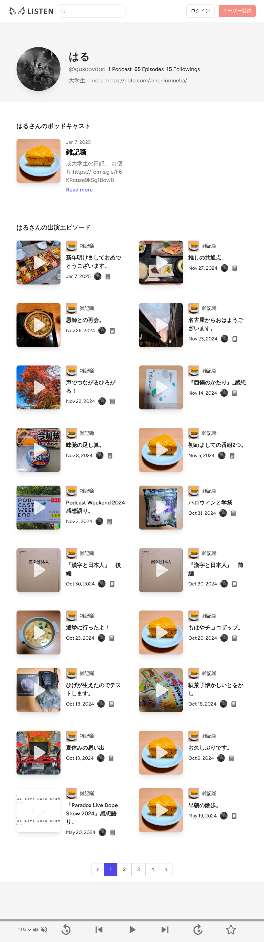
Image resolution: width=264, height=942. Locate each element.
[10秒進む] (198, 930)
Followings (183, 69)
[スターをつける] (231, 930)
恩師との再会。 (85, 320)
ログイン (200, 11)
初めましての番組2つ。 (217, 445)
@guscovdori (88, 69)
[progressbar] (132, 920)
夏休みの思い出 (85, 747)
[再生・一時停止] (132, 930)
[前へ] (99, 930)
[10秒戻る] (66, 930)
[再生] (38, 262)
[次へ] (165, 930)
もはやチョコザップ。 (215, 627)
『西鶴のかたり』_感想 (217, 382)
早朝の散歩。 (204, 805)
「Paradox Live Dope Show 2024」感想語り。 (92, 813)
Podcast (120, 69)
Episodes (149, 69)
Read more (79, 189)
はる (79, 56)
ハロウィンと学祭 (210, 502)
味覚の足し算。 (85, 445)
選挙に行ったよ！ (88, 627)
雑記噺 (76, 152)
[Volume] (40, 930)
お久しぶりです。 (210, 747)
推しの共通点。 (207, 257)
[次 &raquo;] (166, 869)
